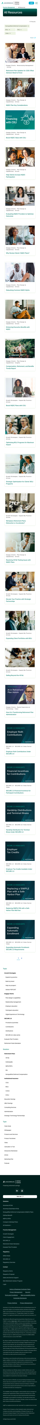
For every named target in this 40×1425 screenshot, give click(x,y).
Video (8, 33)
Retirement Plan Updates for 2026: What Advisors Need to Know (20, 72)
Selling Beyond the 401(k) (14, 675)
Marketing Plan (8, 1159)
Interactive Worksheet (10, 1151)
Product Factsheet (9, 1138)
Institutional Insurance (11, 1078)
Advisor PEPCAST (11, 989)
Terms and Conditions (11, 1295)
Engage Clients (9, 994)
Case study (7, 1126)
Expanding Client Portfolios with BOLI (19, 638)
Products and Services (11, 1134)
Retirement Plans (9, 1054)
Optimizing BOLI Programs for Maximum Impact (20, 444)
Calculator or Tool (9, 1147)
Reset (32, 38)
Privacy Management (16, 1292)
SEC (13, 1329)
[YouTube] (22, 1191)
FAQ (19, 30)
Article (6, 1155)
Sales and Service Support (11, 1277)
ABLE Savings (8, 1103)
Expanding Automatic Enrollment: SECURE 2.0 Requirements (17, 948)
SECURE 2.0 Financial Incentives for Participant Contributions (18, 792)
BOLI (7, 30)
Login (31, 3)
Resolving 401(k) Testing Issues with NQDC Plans (18, 561)
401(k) (7, 1058)
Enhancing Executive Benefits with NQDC (18, 328)
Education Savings (9, 1099)
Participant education (12, 1010)
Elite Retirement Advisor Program (12, 1281)
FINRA (12, 1321)
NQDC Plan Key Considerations (17, 105)
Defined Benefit (7, 1215)
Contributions (10, 1027)
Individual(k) (9, 1062)
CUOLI (8, 1091)
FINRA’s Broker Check (27, 1325)
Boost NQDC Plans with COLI (16, 406)
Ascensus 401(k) (8, 1205)
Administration (8, 1111)
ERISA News (6, 1256)
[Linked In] (17, 1191)
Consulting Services (10, 1107)
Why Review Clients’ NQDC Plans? (17, 253)
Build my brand (10, 981)
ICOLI (7, 1095)
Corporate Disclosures (20, 1298)
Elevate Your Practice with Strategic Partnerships (18, 600)
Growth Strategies (10, 973)
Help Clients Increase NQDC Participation (15, 176)
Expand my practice (11, 977)
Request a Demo (8, 1271)
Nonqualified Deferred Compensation (14, 26)
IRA (7, 1070)
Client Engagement (8, 1237)
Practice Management (9, 7)
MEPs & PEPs (7, 1218)
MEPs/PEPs (9, 1066)
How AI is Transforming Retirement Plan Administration (19, 713)
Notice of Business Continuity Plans (20, 1289)
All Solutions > (7, 1225)
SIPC (16, 1321)
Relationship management (13, 1002)
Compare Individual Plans (10, 1222)
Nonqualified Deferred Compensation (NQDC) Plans (18, 1212)
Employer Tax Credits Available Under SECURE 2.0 (19, 870)
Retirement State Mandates (12, 1043)
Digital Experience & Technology (15, 1014)
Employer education (11, 1006)
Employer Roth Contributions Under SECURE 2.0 (18, 753)
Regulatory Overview (9, 1262)
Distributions (9, 1031)
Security (27, 1292)
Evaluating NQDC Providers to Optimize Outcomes (20, 215)
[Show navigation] (37, 3)
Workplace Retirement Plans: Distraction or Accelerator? (16, 522)
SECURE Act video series (13, 1035)
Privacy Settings (12, 1303)
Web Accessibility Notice (28, 1295)
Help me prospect (11, 985)
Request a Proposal (8, 1274)
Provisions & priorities (12, 1022)
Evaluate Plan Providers (11, 1039)
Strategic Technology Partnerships (14, 1115)
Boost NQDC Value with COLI (16, 138)
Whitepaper (7, 1130)
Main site (19, 1196)
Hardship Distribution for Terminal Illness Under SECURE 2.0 (18, 831)
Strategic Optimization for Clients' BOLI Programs (19, 483)
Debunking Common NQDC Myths (18, 290)
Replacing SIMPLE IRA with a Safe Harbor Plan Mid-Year (17, 909)
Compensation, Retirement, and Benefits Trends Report (20, 367)
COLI (7, 1082)
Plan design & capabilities (13, 998)
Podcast (6, 1163)
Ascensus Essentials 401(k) (11, 1208)
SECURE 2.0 (8, 1018)
